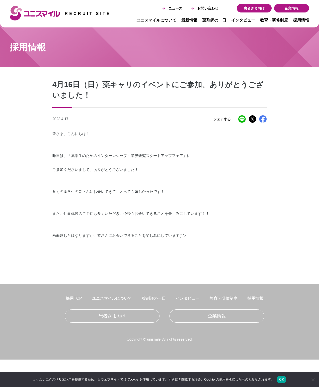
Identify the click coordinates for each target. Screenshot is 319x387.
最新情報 (189, 20)
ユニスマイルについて (156, 20)
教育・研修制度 (274, 20)
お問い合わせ (207, 8)
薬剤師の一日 (214, 20)
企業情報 (292, 8)
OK (281, 379)
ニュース (175, 8)
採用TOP (74, 298)
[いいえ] (312, 379)
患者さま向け (254, 8)
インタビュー (243, 20)
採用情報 (301, 20)
